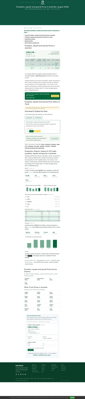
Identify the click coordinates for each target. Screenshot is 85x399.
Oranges (47, 146)
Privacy (62, 380)
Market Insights (29, 41)
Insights (22, 2)
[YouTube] (25, 374)
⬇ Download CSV (29, 117)
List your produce (55, 138)
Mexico (28, 199)
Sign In (52, 2)
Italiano (38, 378)
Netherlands (29, 201)
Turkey (28, 204)
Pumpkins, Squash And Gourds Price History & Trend (39, 37)
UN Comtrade (40, 260)
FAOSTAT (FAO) (55, 260)
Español (35, 378)
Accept (72, 397)
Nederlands (49, 378)
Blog (42, 371)
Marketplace (28, 2)
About (38, 2)
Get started (53, 368)
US (27, 206)
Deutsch (28, 378)
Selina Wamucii (19, 365)
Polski (52, 378)
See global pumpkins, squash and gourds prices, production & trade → (42, 31)
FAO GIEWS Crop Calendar (41, 262)
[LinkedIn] (16, 374)
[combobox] (42, 322)
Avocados (36, 146)
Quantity (29, 343)
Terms (65, 380)
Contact (48, 2)
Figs (26, 146)
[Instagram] (23, 374)
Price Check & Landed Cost (32, 42)
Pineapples (30, 146)
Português (31, 378)
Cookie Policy (63, 370)
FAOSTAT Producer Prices (56, 64)
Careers (43, 368)
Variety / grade (30, 336)
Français (24, 378)
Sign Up (56, 2)
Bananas (53, 144)
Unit (43, 343)
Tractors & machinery (35, 371)
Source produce (34, 370)
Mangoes (42, 146)
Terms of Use (63, 368)
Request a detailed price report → (42, 355)
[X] (19, 374)
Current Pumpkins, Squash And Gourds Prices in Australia (40, 35)
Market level (44, 336)
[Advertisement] (43, 17)
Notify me (37, 131)
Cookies (68, 380)
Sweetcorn (48, 144)
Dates (58, 144)
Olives (42, 144)
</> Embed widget (38, 117)
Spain (28, 196)
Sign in (52, 370)
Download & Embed (30, 39)
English (61, 2)
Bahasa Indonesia (43, 378)
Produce (34, 2)
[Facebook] (21, 374)
